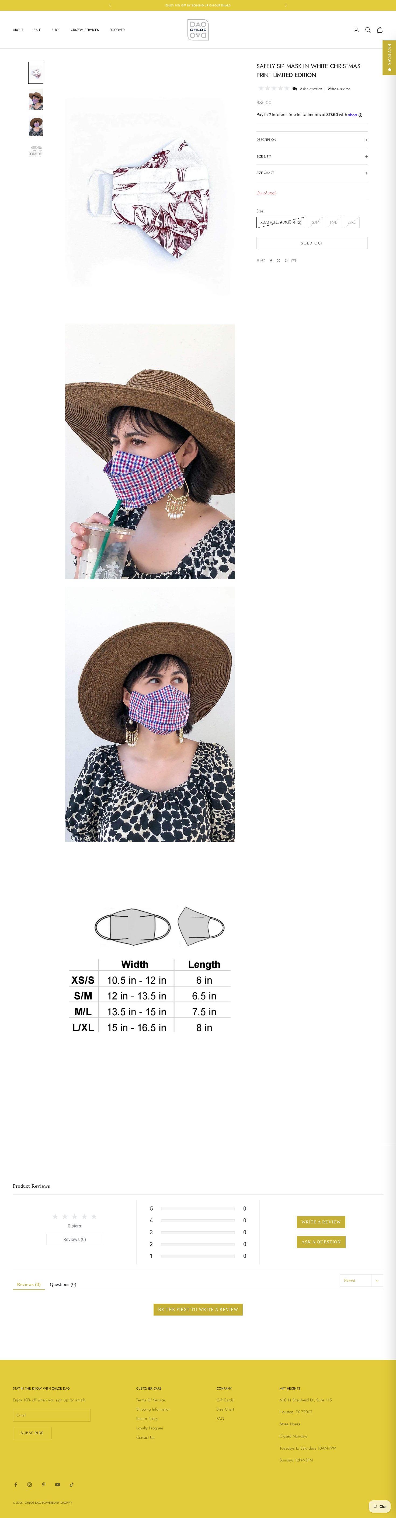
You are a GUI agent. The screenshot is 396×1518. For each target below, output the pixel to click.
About (18, 29)
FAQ (220, 1419)
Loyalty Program (149, 1428)
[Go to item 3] (35, 125)
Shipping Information (153, 1409)
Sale (37, 29)
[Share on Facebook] (271, 260)
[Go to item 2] (35, 99)
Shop (56, 29)
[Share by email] (293, 260)
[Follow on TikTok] (71, 1484)
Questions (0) (63, 1284)
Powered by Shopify (57, 1502)
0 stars (74, 1226)
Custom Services (85, 29)
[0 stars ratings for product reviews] (74, 1216)
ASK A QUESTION (321, 1242)
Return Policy (147, 1419)
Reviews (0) (74, 1239)
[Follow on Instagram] (29, 1484)
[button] (274, 89)
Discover (117, 29)
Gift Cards (225, 1400)
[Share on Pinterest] (286, 260)
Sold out (312, 243)
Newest (349, 1280)
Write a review (339, 89)
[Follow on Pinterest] (43, 1484)
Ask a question (311, 89)
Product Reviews (31, 1186)
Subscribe (32, 1433)
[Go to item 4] (35, 152)
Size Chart (225, 1409)
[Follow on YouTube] (57, 1484)
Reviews (389, 54)
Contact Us (145, 1437)
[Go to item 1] (35, 73)
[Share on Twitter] (278, 260)
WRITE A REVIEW (321, 1222)
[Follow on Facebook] (15, 1484)
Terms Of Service (150, 1400)
